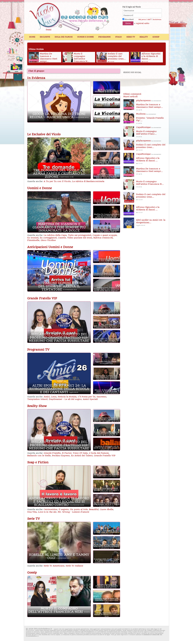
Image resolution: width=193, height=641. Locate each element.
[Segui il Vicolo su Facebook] (127, 80)
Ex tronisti (32, 237)
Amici (47, 396)
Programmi (104, 37)
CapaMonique (148, 131)
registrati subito (142, 23)
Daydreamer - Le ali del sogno (65, 399)
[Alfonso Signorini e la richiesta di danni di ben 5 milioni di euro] (135, 57)
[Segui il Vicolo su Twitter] (137, 80)
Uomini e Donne (85, 37)
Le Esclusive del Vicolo (44, 134)
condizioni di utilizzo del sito (152, 634)
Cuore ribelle (106, 509)
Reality (144, 37)
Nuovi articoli (130, 96)
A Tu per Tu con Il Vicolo (57, 181)
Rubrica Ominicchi (103, 237)
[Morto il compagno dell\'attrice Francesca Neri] (68, 57)
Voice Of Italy (80, 453)
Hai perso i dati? (144, 19)
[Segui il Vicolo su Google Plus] (147, 80)
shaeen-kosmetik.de (39, 45)
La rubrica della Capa (55, 235)
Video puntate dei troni (79, 237)
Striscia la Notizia (67, 396)
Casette (62, 237)
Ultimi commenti (132, 94)
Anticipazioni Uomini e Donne (50, 247)
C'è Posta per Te (86, 396)
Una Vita (32, 512)
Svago (118, 37)
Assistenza (157, 19)
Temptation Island (37, 399)
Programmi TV (38, 349)
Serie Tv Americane (54, 565)
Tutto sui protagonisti (79, 235)
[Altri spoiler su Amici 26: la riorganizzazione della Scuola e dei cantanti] (128, 222)
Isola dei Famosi (64, 37)
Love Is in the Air (47, 512)
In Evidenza (36, 78)
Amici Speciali (90, 399)
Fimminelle (33, 240)
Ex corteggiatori (48, 237)
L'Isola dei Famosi (99, 453)
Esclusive (45, 37)
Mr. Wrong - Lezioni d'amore (73, 512)
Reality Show (37, 406)
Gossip (155, 37)
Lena (53, 396)
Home (32, 37)
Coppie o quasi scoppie (105, 235)
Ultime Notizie (36, 49)
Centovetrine (50, 509)
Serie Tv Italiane (74, 565)
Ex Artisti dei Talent (82, 455)
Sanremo (101, 396)
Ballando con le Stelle (39, 455)
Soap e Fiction (37, 462)
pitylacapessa (149, 105)
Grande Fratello (52, 453)
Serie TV (130, 37)
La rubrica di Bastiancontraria (88, 181)
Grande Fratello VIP (42, 298)
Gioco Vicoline (48, 240)
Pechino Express (61, 455)
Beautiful (93, 509)
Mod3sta (150, 118)
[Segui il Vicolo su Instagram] (157, 80)
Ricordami (129, 19)
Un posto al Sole (79, 509)
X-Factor (66, 453)
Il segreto (64, 509)
